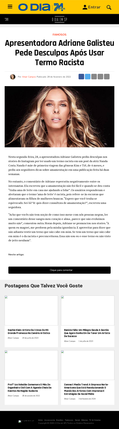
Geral (77, 420)
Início (40, 420)
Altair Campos (29, 76)
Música (84, 420)
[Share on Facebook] (81, 76)
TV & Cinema (94, 420)
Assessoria (49, 420)
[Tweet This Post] (87, 76)
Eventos (59, 420)
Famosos (69, 420)
